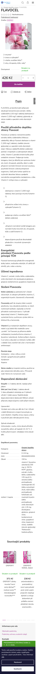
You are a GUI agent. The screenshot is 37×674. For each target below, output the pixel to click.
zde (3, 657)
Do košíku (18, 84)
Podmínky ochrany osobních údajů (14, 634)
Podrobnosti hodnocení (9, 17)
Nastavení (18, 662)
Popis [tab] (18, 101)
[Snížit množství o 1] (23, 78)
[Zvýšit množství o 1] (33, 78)
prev (2, 566)
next (34, 566)
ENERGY (10, 20)
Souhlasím (18, 669)
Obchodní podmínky (9, 631)
